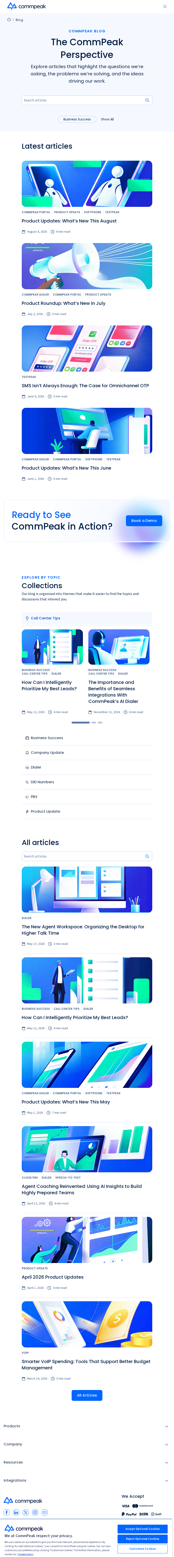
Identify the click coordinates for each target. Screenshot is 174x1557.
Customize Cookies (142, 1549)
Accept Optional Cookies (143, 1529)
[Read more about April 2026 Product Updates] (87, 1240)
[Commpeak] (27, 6)
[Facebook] (7, 1512)
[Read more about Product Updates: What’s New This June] (87, 431)
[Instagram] (35, 1512)
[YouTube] (45, 1512)
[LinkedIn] (16, 1512)
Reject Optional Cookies (142, 1539)
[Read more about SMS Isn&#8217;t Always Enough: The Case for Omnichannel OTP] (87, 348)
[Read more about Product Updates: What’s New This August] (87, 184)
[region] (86, 1538)
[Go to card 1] (81, 723)
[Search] (147, 100)
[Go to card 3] (100, 723)
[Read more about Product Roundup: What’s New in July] (87, 266)
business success (77, 119)
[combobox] (87, 100)
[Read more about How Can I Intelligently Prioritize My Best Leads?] (52, 647)
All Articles (87, 1395)
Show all (107, 119)
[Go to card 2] (94, 723)
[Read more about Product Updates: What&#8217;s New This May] (87, 1065)
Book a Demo (144, 520)
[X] (26, 1512)
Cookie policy (26, 1554)
